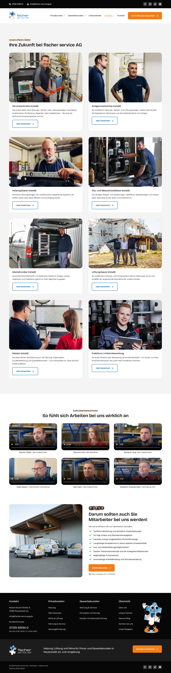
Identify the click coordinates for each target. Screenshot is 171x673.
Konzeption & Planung (90, 613)
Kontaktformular (16, 622)
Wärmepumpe (54, 613)
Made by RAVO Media (17, 669)
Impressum (33, 666)
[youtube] (160, 4)
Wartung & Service (56, 624)
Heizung (52, 607)
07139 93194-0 (19, 627)
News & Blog (124, 618)
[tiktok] (155, 4)
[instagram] (150, 4)
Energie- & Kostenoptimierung (93, 618)
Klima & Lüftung (55, 618)
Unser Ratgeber (126, 629)
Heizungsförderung (57, 629)
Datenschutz (43, 666)
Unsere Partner (125, 613)
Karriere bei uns (126, 624)
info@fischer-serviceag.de (21, 616)
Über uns (123, 607)
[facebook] (145, 4)
